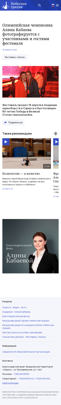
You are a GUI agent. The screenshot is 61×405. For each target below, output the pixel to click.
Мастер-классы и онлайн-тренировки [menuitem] (22, 332)
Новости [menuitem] (6, 307)
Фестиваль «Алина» (15, 57)
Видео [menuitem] (16, 307)
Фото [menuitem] (24, 307)
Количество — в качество (21, 174)
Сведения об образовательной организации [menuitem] (26, 351)
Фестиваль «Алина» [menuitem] (36, 336)
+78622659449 (26, 378)
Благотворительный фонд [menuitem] (16, 316)
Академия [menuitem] (7, 311)
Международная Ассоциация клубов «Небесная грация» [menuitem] (28, 327)
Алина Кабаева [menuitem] (22, 311)
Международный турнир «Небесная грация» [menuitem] (26, 320)
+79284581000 (42, 378)
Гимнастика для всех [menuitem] (13, 336)
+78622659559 (21, 374)
